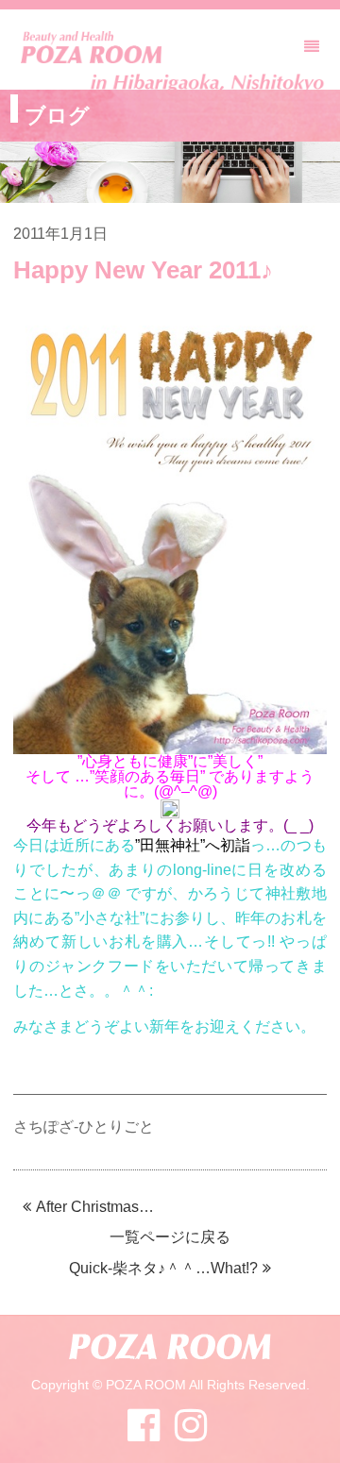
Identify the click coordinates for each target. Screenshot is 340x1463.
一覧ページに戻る (170, 1237)
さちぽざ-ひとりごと (83, 1126)
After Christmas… (95, 1207)
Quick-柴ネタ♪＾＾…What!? (163, 1268)
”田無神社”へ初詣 (193, 845)
